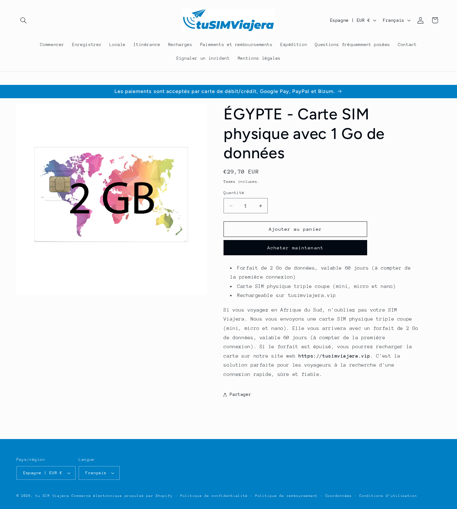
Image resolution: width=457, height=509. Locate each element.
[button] (23, 20)
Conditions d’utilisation (388, 496)
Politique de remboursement (286, 496)
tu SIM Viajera (52, 496)
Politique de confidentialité (214, 496)
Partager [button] (240, 394)
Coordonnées (338, 496)
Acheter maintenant (295, 247)
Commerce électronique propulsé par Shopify (122, 496)
